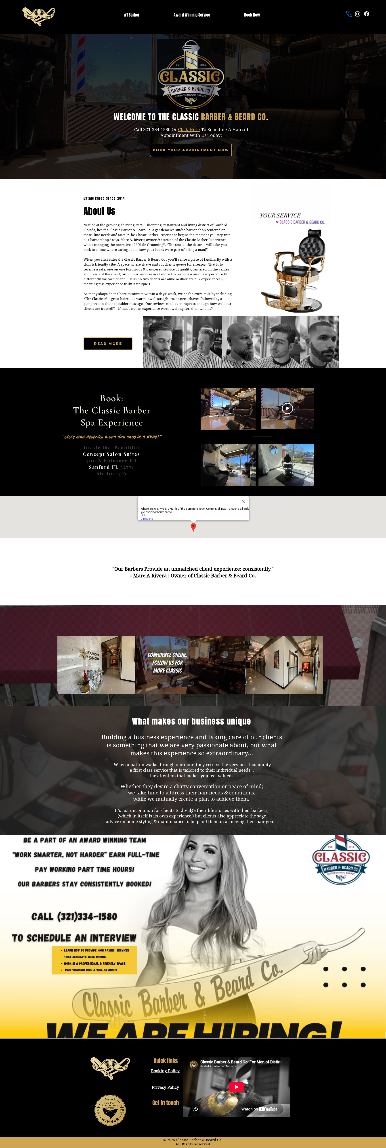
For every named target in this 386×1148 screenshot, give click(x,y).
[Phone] (349, 13)
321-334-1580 (156, 129)
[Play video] (287, 408)
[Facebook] (366, 13)
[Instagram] (357, 13)
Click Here (189, 129)
